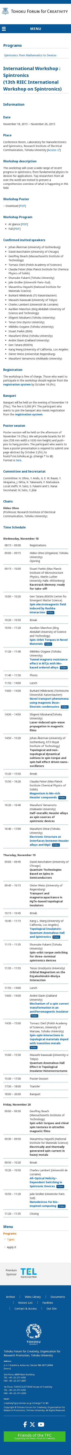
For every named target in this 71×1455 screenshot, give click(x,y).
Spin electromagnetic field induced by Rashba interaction (48, 608)
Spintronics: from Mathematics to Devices (30, 55)
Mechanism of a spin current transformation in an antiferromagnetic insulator (49, 1009)
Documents (58, 1297)
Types (10, 1239)
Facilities (47, 1302)
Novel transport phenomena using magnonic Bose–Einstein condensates (49, 702)
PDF (22, 206)
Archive (10, 1297)
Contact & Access (26, 1308)
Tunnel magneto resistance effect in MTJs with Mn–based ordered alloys (49, 663)
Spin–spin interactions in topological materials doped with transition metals (49, 1041)
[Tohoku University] (33, 1342)
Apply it (11, 1247)
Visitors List (25, 1302)
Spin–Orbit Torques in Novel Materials (49, 641)
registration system (17, 384)
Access (52, 150)
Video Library (33, 1297)
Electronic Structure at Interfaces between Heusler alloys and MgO (49, 840)
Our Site (52, 1308)
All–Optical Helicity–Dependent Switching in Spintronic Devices (46, 1182)
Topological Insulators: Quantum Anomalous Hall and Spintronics (47, 932)
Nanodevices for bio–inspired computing (47, 1204)
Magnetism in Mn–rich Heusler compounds (47, 795)
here (18, 460)
